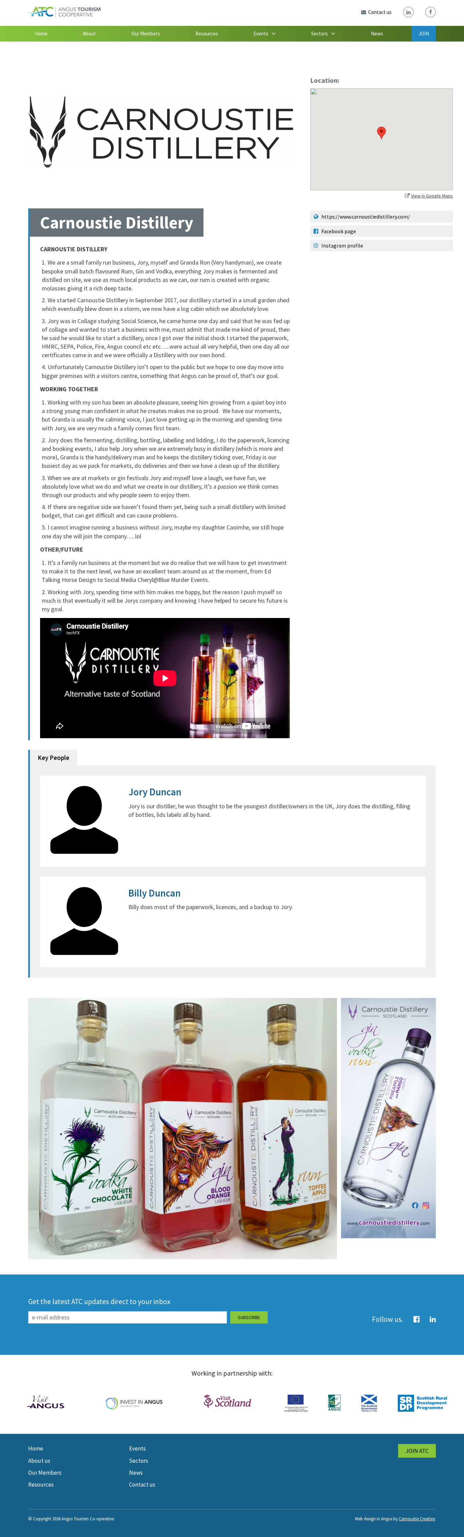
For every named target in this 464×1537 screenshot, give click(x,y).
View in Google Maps (432, 196)
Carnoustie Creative (417, 1519)
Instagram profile (341, 245)
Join (423, 33)
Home (41, 33)
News (377, 33)
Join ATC (417, 1451)
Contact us (142, 1484)
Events (260, 33)
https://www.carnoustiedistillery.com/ (365, 216)
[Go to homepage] (64, 15)
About (89, 33)
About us (39, 1460)
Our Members (145, 33)
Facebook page (338, 231)
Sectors (319, 33)
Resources (206, 33)
